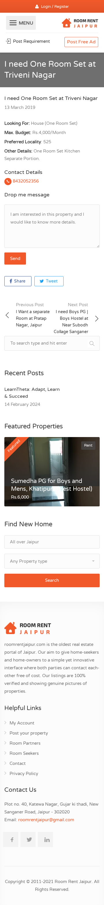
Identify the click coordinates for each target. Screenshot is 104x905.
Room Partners (25, 743)
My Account (22, 723)
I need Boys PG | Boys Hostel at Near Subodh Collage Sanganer (71, 318)
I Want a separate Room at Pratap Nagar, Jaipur (33, 315)
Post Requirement (31, 41)
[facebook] (10, 839)
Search (52, 580)
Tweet (51, 281)
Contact (18, 763)
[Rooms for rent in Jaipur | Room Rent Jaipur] (80, 23)
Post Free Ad (81, 42)
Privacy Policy (24, 773)
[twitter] (28, 839)
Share (19, 281)
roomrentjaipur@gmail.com (46, 819)
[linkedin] (45, 839)
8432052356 (25, 181)
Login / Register (55, 6)
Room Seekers (24, 753)
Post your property (29, 733)
